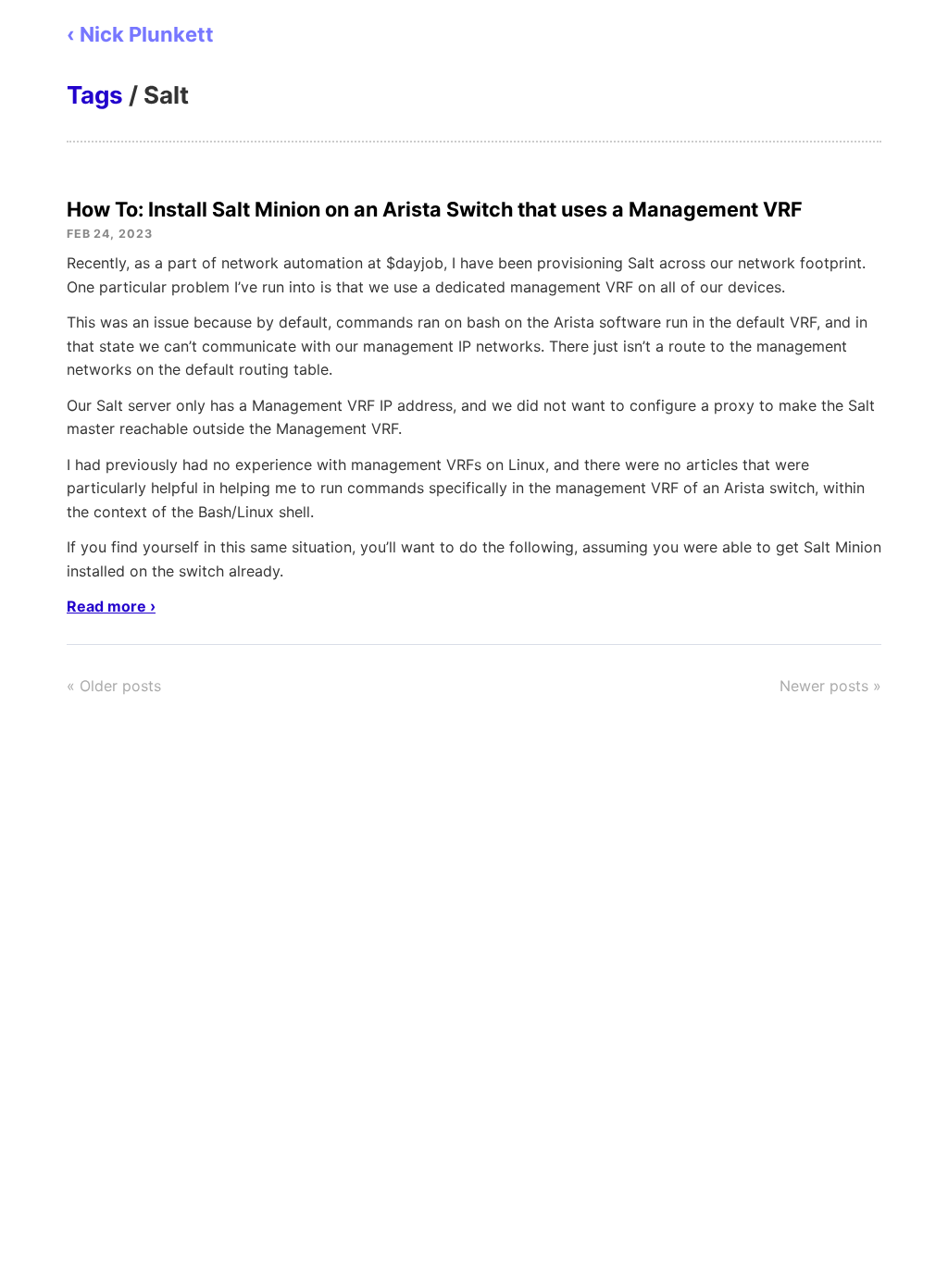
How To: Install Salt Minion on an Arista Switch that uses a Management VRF (435, 209)
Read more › (111, 606)
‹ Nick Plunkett (140, 34)
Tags (95, 95)
